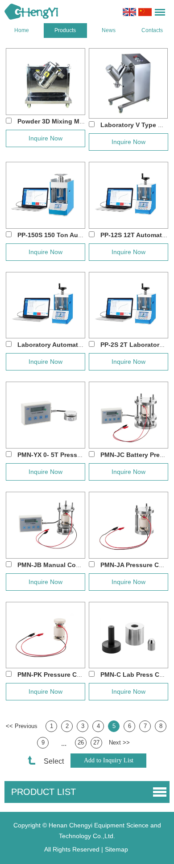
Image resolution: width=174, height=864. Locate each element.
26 (81, 742)
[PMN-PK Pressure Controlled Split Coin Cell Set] (45, 635)
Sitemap (116, 849)
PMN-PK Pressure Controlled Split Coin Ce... (84, 674)
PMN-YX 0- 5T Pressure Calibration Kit (75, 454)
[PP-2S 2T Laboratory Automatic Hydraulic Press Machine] (128, 305)
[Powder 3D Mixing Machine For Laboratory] (45, 81)
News (109, 30)
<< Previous (21, 726)
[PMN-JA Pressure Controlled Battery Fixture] (128, 525)
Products (65, 30)
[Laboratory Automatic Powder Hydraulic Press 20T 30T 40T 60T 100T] (45, 305)
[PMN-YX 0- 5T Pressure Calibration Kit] (45, 415)
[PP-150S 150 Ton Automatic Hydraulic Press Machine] (45, 195)
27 (96, 742)
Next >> (119, 742)
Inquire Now (45, 138)
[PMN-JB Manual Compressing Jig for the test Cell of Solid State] (45, 525)
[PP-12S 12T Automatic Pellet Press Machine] (128, 195)
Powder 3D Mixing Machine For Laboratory (82, 121)
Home (21, 30)
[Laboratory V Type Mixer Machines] (128, 83)
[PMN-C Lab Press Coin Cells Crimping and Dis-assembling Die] (128, 635)
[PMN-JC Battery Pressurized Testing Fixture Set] (128, 415)
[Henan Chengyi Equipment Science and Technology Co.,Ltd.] (31, 12)
